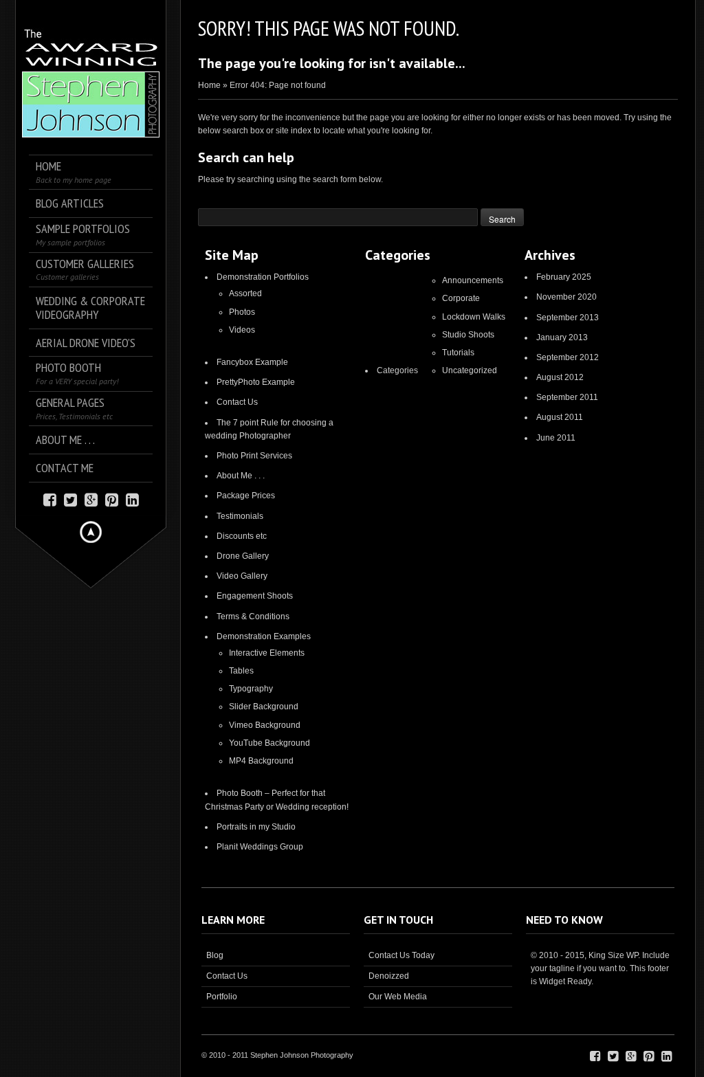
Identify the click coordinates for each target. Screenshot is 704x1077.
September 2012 (567, 357)
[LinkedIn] (132, 498)
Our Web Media (397, 996)
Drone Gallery (243, 556)
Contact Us (237, 402)
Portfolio (221, 996)
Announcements (472, 280)
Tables (241, 671)
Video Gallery (242, 576)
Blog (214, 955)
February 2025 (563, 277)
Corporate (461, 298)
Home (209, 85)
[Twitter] (70, 498)
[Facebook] (50, 498)
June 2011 (555, 438)
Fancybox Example (252, 362)
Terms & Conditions (253, 616)
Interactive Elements (267, 653)
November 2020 (566, 297)
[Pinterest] (111, 498)
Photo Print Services (254, 455)
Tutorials (458, 352)
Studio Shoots (468, 335)
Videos (242, 330)
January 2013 (562, 337)
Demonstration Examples (264, 636)
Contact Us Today (401, 955)
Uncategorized (469, 370)
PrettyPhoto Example (256, 382)
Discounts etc (242, 536)
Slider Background (263, 706)
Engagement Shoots (255, 596)
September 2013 (567, 317)
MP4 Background (261, 761)
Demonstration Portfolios (263, 277)
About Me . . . (241, 475)
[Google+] (91, 498)
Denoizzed (388, 976)
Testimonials (240, 516)
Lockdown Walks (473, 317)
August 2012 (560, 377)
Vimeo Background (264, 725)
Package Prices (246, 495)
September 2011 (567, 397)
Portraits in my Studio (256, 827)
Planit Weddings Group (260, 847)
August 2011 (559, 417)
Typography (251, 688)
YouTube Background (269, 743)
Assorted (245, 293)
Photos (242, 312)
